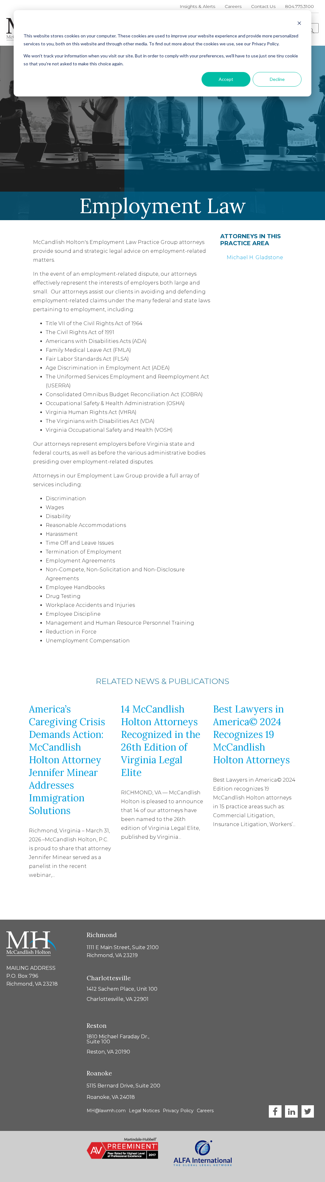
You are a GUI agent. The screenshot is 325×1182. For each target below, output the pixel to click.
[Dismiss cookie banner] (299, 24)
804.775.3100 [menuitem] (299, 6)
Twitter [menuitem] (307, 1111)
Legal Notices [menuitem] (144, 1110)
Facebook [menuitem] (275, 1111)
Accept (226, 79)
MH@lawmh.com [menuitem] (106, 1110)
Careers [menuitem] (233, 6)
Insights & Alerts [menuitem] (197, 6)
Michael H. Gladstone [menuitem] (255, 257)
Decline (277, 79)
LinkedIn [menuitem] (291, 1111)
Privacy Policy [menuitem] (178, 1110)
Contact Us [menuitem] (263, 6)
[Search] (311, 30)
